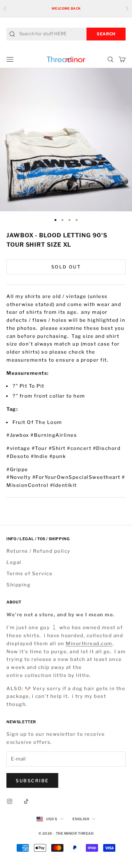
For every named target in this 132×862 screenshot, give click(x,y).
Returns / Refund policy (38, 551)
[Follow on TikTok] (26, 801)
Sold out (66, 266)
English (80, 819)
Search (106, 33)
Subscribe (32, 780)
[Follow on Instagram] (9, 801)
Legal (13, 562)
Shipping (18, 585)
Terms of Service (29, 573)
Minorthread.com (89, 643)
